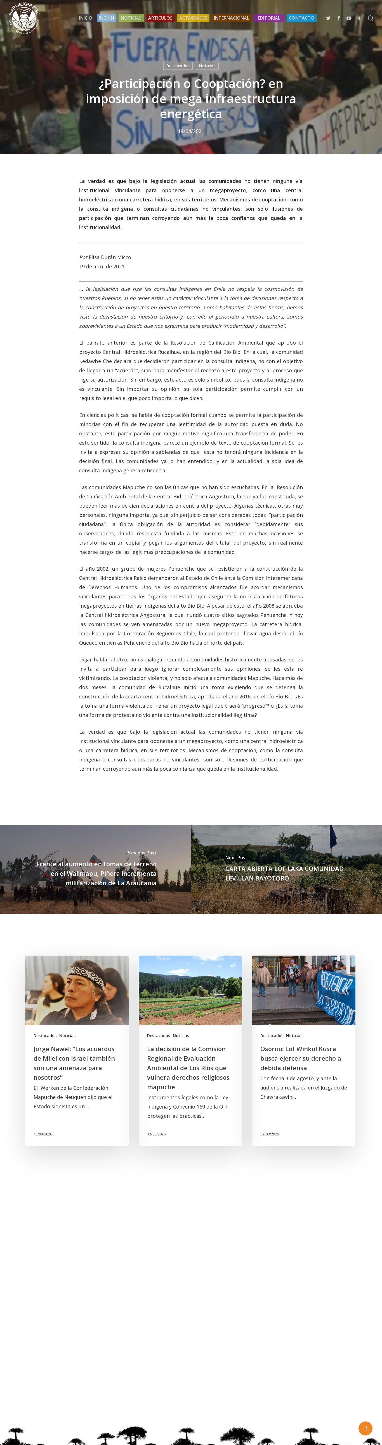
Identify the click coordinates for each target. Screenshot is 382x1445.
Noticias (207, 65)
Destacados (177, 65)
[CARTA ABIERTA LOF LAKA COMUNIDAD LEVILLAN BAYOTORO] (286, 869)
